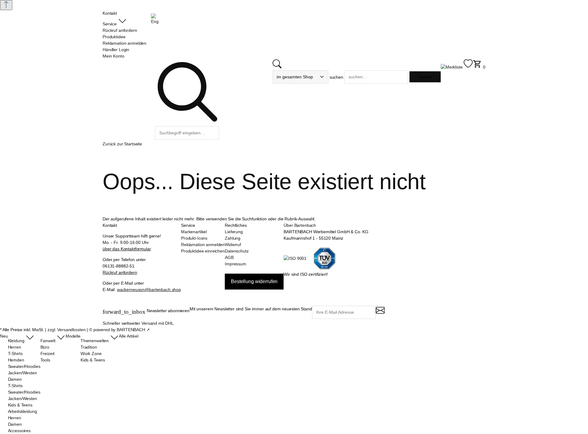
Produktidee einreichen (203, 251)
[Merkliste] (457, 67)
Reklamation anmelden (203, 244)
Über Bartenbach (300, 225)
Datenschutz (236, 251)
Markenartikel (194, 231)
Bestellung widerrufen (254, 281)
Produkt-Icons (194, 238)
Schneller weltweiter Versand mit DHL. (139, 323)
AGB (229, 257)
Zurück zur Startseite (122, 143)
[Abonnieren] (380, 313)
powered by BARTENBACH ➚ (121, 329)
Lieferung (234, 231)
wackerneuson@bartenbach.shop (149, 289)
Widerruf (233, 244)
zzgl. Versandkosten (66, 329)
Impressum (235, 263)
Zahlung (232, 238)
